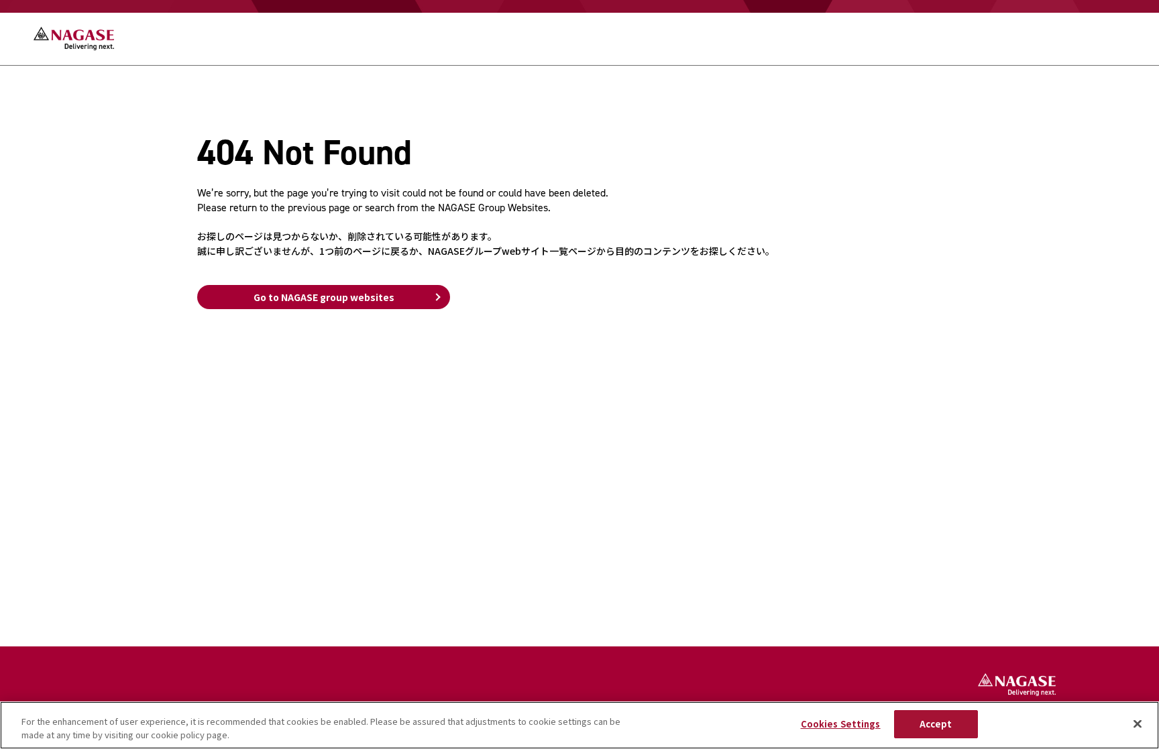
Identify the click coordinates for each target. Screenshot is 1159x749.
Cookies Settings (841, 723)
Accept (936, 723)
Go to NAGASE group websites (324, 297)
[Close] (1137, 723)
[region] (579, 725)
